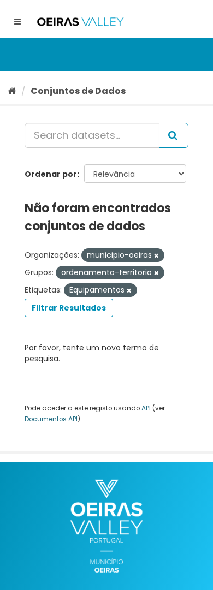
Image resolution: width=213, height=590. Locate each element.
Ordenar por (51, 174)
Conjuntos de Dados (78, 91)
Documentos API (51, 419)
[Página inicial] (12, 91)
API (146, 408)
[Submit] (173, 135)
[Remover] (156, 255)
